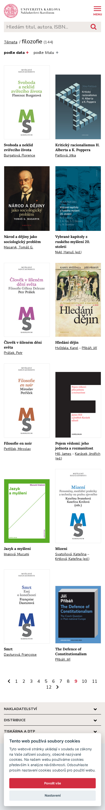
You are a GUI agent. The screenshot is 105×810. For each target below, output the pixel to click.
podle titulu (44, 52)
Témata (10, 42)
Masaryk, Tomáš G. (18, 247)
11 (94, 681)
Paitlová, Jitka (65, 155)
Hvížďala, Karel (66, 348)
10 (84, 681)
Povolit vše (52, 783)
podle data (14, 52)
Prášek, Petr (13, 353)
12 (49, 687)
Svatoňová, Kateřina (70, 554)
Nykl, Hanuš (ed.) (68, 252)
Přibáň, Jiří (89, 348)
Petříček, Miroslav (17, 449)
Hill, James (63, 453)
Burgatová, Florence (19, 155)
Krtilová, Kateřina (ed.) (72, 558)
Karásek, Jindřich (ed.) (77, 456)
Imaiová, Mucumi (16, 554)
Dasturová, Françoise (20, 654)
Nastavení (53, 795)
